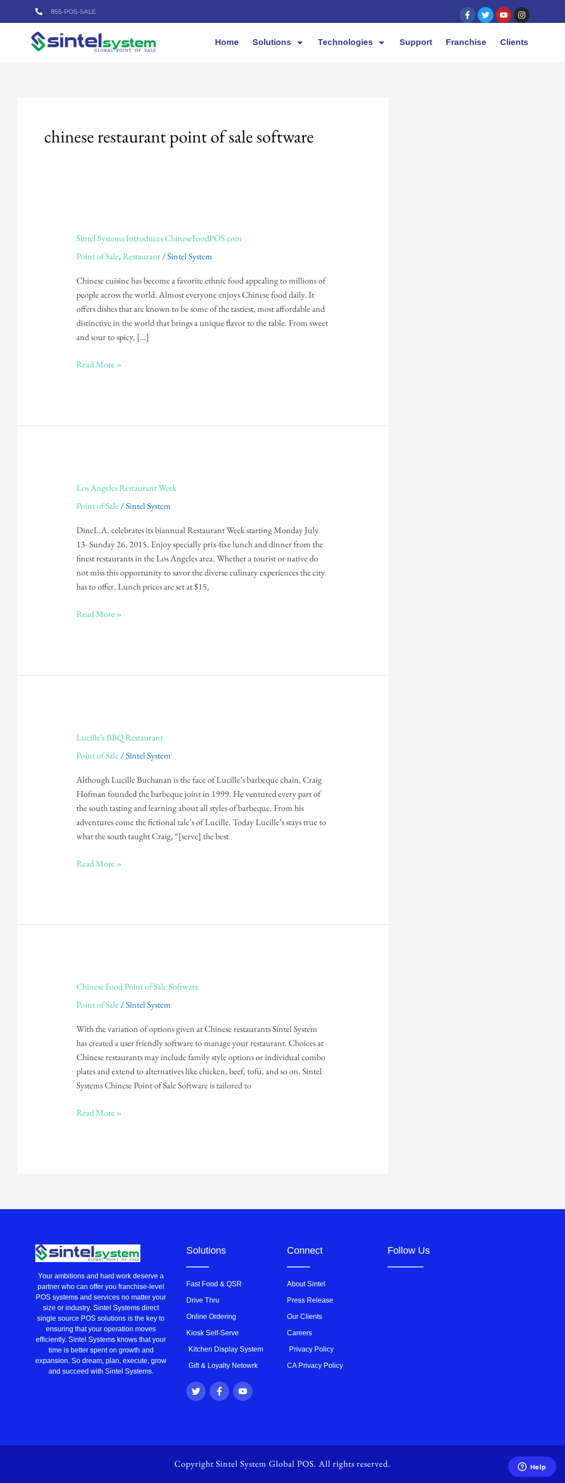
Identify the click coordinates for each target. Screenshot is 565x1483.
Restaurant (141, 256)
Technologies (345, 42)
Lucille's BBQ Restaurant (119, 737)
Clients (514, 42)
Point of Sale (97, 256)
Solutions (271, 42)
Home (227, 42)
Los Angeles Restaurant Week (126, 487)
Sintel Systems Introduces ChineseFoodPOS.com (159, 238)
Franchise (466, 42)
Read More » (99, 363)
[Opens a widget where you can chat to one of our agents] (532, 1468)
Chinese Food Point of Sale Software (137, 986)
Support (415, 42)
